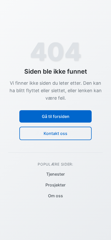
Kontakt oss (55, 133)
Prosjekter (55, 184)
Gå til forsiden (55, 116)
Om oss (55, 195)
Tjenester (55, 174)
